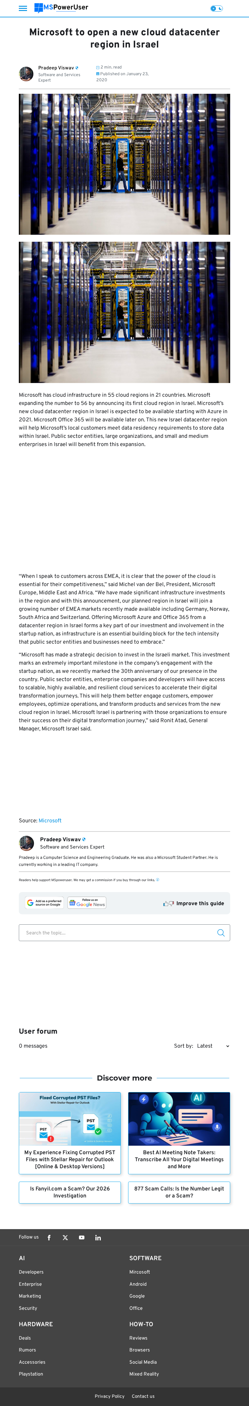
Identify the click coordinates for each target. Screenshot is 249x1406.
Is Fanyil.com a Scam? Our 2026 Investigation (70, 1193)
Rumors (27, 1350)
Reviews (138, 1338)
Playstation (31, 1374)
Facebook (49, 1237)
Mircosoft (139, 1272)
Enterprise (30, 1284)
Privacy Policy (109, 1397)
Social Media (143, 1362)
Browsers (139, 1350)
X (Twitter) (65, 1237)
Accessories (32, 1362)
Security (28, 1309)
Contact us (143, 1397)
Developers (31, 1272)
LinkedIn (98, 1237)
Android (138, 1284)
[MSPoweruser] (61, 8)
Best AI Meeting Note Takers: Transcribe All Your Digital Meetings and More (179, 1159)
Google (137, 1296)
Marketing (30, 1296)
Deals (25, 1338)
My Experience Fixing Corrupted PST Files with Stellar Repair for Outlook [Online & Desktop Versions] (69, 1159)
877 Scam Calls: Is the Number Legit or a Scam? (179, 1193)
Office (136, 1309)
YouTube (81, 1237)
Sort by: (183, 1046)
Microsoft (50, 820)
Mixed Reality (144, 1374)
